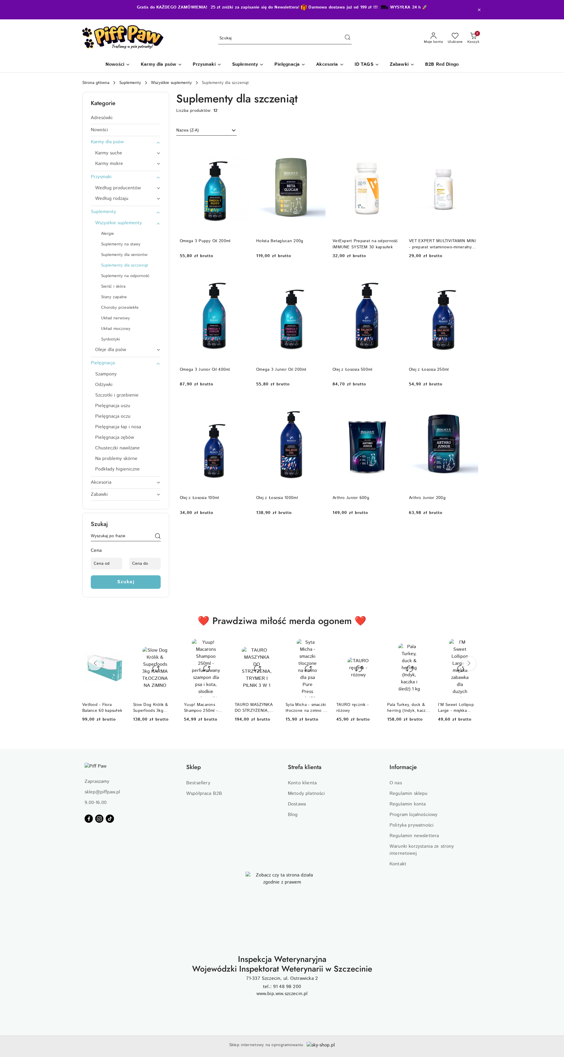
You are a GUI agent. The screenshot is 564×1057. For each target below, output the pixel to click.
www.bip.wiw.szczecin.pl (282, 993)
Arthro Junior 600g (351, 498)
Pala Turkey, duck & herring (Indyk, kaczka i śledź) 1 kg (408, 708)
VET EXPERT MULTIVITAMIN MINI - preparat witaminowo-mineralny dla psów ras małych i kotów (442, 244)
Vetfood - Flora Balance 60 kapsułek (102, 708)
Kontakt (398, 864)
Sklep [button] (193, 767)
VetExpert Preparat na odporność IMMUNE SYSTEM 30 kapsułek (365, 244)
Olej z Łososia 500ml (352, 369)
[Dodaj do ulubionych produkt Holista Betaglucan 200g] (318, 148)
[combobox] (206, 131)
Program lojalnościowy (413, 814)
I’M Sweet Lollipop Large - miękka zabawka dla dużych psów (457, 708)
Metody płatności (306, 793)
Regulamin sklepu (409, 793)
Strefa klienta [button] (304, 767)
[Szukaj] (158, 537)
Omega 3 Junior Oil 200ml (281, 369)
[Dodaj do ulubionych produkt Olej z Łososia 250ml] (471, 276)
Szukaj (125, 582)
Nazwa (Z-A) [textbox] (187, 130)
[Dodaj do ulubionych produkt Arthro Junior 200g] (471, 404)
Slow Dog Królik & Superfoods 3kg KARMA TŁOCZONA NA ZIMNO (152, 708)
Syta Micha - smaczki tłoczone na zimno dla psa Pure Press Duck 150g (307, 708)
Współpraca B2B (204, 793)
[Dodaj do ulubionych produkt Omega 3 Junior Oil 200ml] (318, 276)
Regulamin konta (408, 804)
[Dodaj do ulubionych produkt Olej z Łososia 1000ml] (318, 404)
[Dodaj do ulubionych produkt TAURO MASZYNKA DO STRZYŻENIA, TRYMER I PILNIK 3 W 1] (271, 645)
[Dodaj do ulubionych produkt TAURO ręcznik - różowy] (373, 645)
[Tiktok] (110, 819)
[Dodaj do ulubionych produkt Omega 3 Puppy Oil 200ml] (242, 148)
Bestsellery (198, 783)
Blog (293, 814)
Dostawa (297, 804)
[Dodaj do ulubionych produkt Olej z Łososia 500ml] (395, 276)
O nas (396, 783)
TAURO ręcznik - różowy (352, 708)
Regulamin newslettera (414, 835)
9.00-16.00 (96, 802)
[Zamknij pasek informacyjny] (479, 9)
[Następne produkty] (469, 663)
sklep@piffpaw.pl (102, 792)
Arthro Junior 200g (427, 498)
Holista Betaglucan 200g (279, 241)
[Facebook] (89, 819)
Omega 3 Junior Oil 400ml (205, 369)
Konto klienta (302, 783)
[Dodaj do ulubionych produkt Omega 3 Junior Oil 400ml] (242, 276)
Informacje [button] (403, 767)
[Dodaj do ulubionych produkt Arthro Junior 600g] (395, 404)
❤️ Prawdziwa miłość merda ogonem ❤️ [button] (282, 621)
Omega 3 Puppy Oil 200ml (205, 241)
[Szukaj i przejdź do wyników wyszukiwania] (347, 38)
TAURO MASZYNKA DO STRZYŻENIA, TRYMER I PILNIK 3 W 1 (254, 708)
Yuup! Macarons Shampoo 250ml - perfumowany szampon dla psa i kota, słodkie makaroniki (201, 708)
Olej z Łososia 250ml (429, 369)
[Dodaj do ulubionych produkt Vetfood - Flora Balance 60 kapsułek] (119, 645)
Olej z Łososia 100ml (199, 498)
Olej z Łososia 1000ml (277, 498)
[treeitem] (126, 118)
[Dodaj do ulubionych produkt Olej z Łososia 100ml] (242, 404)
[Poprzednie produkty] (95, 663)
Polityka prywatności (412, 825)
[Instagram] (99, 819)
